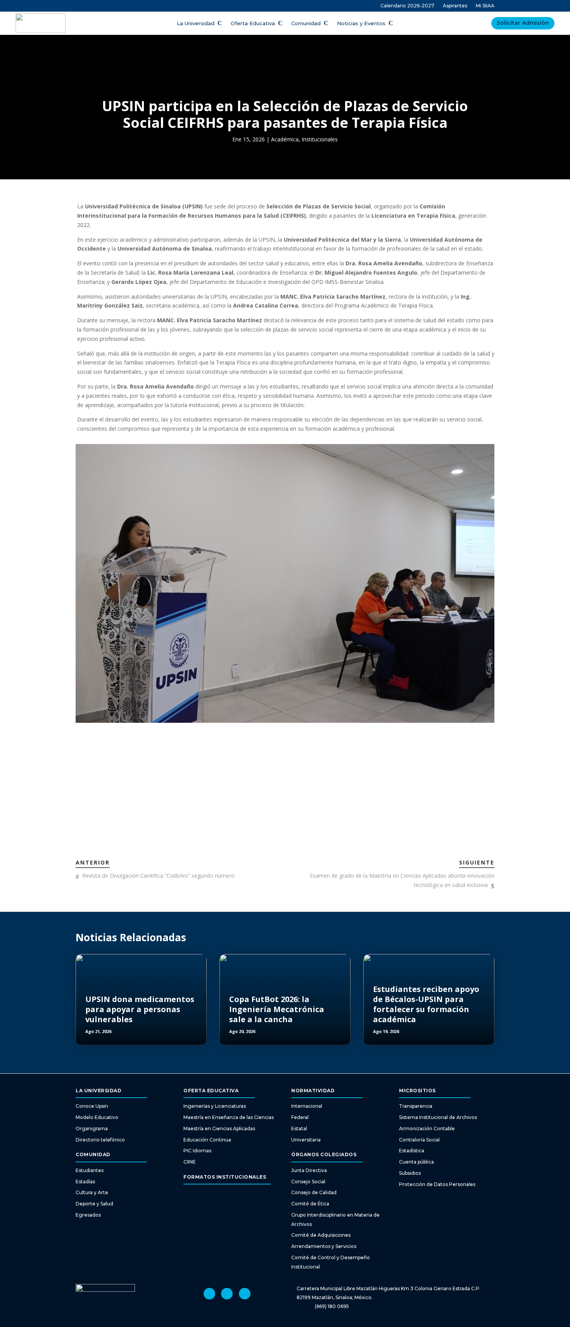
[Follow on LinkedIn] (244, 1293)
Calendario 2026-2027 (407, 6)
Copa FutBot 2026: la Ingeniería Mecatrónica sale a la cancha (276, 1009)
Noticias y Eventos (361, 23)
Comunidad (306, 23)
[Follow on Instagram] (209, 1293)
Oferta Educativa (253, 23)
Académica (285, 139)
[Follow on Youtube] (227, 1293)
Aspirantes (455, 6)
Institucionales (320, 139)
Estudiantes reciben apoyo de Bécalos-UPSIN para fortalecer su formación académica (426, 1004)
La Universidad (195, 23)
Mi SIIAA (485, 6)
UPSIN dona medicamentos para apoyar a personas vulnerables (139, 1009)
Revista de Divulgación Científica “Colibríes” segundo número (158, 875)
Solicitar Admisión (523, 22)
